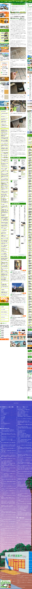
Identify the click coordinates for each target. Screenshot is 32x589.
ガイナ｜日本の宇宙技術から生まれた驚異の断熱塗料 (24, 542)
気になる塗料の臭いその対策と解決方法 (30, 180)
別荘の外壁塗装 (19, 511)
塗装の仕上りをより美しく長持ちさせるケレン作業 (4, 182)
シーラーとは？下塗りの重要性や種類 (30, 208)
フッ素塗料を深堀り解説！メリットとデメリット (30, 308)
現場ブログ (14, 13)
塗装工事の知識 (3, 111)
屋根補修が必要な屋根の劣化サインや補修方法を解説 (24, 485)
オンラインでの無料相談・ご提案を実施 (30, 149)
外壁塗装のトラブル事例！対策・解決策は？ (30, 285)
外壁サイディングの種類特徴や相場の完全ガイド (4, 174)
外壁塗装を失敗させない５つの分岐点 (30, 157)
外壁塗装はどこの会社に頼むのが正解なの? (6, 511)
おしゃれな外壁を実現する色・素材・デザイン (30, 290)
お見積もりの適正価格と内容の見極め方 (30, 170)
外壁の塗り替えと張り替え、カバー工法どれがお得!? (30, 185)
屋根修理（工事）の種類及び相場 (4, 135)
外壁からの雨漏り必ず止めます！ (21, 430)
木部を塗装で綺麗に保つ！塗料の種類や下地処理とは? (30, 267)
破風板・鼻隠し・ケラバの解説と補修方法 (4, 197)
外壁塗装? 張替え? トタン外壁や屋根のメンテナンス (24, 454)
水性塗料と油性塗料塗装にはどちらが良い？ (30, 241)
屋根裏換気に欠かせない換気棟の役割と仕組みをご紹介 (8, 546)
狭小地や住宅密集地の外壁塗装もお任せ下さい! (4, 225)
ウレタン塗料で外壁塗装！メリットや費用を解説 (4, 156)
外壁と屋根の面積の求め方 (4, 287)
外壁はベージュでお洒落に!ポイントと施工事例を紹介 (30, 303)
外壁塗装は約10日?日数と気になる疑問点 (30, 175)
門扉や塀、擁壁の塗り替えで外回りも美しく (23, 440)
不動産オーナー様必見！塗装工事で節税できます (30, 216)
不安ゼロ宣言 (2, 418)
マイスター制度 (3, 416)
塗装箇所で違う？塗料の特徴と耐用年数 (30, 200)
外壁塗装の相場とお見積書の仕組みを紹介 (30, 164)
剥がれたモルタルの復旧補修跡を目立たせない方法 (4, 177)
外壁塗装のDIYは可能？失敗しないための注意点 (30, 229)
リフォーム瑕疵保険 (3, 414)
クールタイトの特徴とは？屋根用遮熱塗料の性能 (30, 319)
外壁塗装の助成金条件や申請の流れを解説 (30, 154)
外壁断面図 (2, 289)
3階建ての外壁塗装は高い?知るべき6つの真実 (30, 182)
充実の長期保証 (3, 417)
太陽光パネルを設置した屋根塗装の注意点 (30, 265)
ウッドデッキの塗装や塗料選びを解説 (4, 248)
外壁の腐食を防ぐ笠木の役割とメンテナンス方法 (4, 207)
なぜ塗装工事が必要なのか (4, 114)
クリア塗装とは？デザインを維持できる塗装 (4, 161)
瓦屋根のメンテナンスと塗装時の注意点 (4, 236)
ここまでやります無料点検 (20, 410)
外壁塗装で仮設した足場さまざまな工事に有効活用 (30, 218)
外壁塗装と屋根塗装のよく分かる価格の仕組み (23, 409)
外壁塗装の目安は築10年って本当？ (3, 121)
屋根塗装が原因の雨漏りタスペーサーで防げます (4, 223)
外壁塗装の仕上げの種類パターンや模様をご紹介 (30, 313)
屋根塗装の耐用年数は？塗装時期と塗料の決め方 (30, 288)
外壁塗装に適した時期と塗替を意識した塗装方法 (4, 148)
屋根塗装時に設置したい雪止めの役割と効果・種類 (4, 213)
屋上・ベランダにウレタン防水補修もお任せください (4, 269)
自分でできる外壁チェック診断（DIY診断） (6, 464)
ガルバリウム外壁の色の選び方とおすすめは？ (7, 475)
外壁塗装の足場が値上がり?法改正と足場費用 (30, 221)
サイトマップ (3, 319)
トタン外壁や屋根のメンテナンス (4, 230)
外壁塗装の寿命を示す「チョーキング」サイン (4, 166)
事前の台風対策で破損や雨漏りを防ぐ (30, 277)
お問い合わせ (3, 317)
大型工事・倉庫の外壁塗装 (20, 509)
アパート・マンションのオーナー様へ (30, 141)
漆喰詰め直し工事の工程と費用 (30, 249)
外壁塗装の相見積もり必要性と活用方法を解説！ (30, 162)
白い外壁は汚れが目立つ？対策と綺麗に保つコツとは (30, 301)
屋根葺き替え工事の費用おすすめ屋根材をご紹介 (4, 138)
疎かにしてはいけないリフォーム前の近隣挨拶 (30, 177)
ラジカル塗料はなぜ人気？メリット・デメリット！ (30, 321)
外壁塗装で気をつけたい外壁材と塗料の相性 (4, 292)
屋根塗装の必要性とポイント (21, 432)
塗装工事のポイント (4, 116)
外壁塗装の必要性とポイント (21, 431)
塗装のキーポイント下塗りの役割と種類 (30, 203)
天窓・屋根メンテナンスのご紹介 (4, 205)
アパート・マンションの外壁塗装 (21, 510)
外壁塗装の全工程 (3, 124)
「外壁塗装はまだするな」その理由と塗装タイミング (4, 127)
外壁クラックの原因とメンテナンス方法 (4, 169)
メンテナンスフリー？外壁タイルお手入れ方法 (30, 244)
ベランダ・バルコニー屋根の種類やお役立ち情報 (4, 261)
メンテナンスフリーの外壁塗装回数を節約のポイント (30, 190)
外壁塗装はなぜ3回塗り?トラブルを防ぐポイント (4, 192)
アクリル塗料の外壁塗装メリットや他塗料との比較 (4, 153)
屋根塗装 (4, 36)
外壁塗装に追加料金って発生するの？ (30, 159)
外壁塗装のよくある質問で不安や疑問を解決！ (30, 152)
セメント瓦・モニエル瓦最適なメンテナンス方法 (4, 238)
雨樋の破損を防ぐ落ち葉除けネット (3, 215)
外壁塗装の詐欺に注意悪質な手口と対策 (30, 172)
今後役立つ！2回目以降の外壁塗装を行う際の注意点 (24, 439)
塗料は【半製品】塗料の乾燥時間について (4, 279)
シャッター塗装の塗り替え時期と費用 (4, 254)
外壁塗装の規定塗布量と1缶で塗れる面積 (30, 257)
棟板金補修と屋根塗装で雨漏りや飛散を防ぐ (4, 259)
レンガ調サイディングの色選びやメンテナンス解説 (4, 171)
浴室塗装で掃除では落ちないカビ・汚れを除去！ (23, 495)
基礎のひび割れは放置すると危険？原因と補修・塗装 (8, 558)
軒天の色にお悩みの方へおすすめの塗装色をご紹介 (4, 202)
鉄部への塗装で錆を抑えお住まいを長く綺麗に (4, 241)
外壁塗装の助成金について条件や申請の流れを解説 (24, 447)
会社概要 (30, 1)
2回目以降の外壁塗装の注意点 (30, 198)
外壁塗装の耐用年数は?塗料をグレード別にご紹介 (4, 146)
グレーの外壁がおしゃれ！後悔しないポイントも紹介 (30, 295)
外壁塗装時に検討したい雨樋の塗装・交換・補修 (4, 210)
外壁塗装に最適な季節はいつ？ (4, 151)
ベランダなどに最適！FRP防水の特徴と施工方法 (4, 267)
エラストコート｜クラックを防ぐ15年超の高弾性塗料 (24, 536)
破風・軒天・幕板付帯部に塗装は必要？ (4, 194)
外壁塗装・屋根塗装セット (4, 38)
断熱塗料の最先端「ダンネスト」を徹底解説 (30, 275)
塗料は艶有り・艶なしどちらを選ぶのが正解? (30, 239)
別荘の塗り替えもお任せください (30, 143)
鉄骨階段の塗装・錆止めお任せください (4, 243)
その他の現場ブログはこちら (22, 328)
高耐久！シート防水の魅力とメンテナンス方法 (4, 272)
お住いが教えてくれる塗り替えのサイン (4, 119)
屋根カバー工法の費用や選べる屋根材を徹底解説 (4, 140)
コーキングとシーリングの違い (4, 282)
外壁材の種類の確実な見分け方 (30, 188)
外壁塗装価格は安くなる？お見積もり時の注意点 (4, 133)
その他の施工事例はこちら (22, 254)
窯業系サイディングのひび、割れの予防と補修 (30, 234)
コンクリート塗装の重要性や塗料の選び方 (4, 256)
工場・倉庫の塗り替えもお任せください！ (30, 138)
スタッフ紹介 (3, 309)
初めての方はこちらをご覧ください (22, 408)
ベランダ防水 (4, 41)
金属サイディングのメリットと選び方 (4, 228)
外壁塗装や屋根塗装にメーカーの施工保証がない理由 (30, 213)
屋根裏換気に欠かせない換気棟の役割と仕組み (4, 274)
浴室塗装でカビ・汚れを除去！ (4, 251)
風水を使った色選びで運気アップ (30, 76)
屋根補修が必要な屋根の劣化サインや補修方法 (4, 218)
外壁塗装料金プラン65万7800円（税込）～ (23, 414)
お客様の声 (10, 1)
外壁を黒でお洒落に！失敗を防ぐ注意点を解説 (30, 298)
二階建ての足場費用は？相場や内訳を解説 (30, 224)
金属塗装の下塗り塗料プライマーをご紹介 (30, 206)
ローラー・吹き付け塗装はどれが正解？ (30, 254)
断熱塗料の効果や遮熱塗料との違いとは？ (30, 272)
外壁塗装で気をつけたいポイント (4, 189)
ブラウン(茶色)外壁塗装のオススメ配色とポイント (30, 306)
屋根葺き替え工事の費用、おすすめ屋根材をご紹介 (24, 434)
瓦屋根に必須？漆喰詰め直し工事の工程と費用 (23, 462)
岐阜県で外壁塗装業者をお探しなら (5, 423)
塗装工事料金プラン (22, 1)
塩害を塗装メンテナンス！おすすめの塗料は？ (4, 277)
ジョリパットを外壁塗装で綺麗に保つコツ (30, 252)
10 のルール (2, 415)
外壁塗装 (4, 33)
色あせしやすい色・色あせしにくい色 (30, 88)
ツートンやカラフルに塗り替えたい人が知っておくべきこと (30, 95)
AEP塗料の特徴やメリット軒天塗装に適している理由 (30, 324)
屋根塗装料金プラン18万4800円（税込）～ (23, 415)
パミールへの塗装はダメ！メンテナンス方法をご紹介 (30, 270)
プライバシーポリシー (4, 314)
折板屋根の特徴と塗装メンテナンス (3, 233)
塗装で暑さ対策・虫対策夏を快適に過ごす (4, 164)
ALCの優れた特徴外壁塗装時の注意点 (4, 284)
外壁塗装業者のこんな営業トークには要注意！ (30, 226)
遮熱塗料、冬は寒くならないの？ (21, 559)
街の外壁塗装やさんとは (4, 408)
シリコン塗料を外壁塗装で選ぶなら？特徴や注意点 (4, 159)
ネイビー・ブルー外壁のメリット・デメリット (30, 293)
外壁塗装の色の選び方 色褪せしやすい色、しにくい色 (8, 433)
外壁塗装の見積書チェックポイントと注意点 (30, 167)
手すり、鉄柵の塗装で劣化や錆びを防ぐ (4, 246)
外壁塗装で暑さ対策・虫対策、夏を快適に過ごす (23, 512)
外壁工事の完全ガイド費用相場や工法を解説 (4, 130)
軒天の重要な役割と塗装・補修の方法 (4, 200)
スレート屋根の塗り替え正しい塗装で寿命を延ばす (4, 220)
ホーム (2, 1)
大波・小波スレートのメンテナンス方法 (4, 295)
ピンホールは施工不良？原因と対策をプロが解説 (4, 179)
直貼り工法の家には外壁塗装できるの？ (30, 236)
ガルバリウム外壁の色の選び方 (30, 195)
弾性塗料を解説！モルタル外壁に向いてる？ (30, 311)
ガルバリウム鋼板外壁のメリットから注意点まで (30, 193)
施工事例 (6, 1)
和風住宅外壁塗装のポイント (30, 247)
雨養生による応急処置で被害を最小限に (30, 280)
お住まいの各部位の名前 (4, 143)
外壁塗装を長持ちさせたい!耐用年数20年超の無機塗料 (30, 211)
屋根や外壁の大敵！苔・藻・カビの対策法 (30, 262)
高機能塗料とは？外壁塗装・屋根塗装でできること (4, 184)
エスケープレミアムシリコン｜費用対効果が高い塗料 (24, 530)
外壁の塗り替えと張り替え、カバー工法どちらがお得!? (8, 467)
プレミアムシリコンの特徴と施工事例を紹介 (30, 316)
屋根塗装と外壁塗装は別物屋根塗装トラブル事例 (4, 187)
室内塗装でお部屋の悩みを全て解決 (22, 441)
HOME (11, 13)
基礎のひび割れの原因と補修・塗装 (30, 283)
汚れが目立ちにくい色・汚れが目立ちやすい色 (30, 83)
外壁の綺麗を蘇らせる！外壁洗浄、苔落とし (30, 259)
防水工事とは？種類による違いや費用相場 (4, 264)
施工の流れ (18, 1)
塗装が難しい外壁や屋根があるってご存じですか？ (30, 231)
